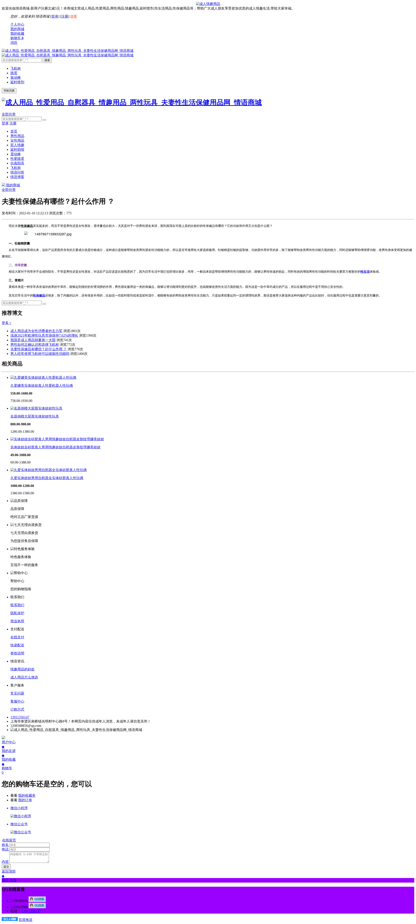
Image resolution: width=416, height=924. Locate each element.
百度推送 (25, 920)
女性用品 (17, 140)
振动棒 (15, 77)
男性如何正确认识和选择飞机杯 (34, 344)
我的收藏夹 (27, 795)
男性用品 (17, 136)
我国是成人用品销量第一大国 (32, 340)
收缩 (13, 880)
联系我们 (17, 605)
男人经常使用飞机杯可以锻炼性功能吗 (39, 354)
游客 (73, 16)
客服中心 (17, 701)
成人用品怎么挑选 (24, 677)
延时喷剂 (17, 82)
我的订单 (25, 800)
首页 (13, 131)
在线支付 (17, 637)
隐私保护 (17, 613)
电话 (5, 849)
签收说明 (17, 653)
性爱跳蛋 (17, 159)
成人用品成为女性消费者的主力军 (36, 331)
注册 (64, 16)
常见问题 (17, 693)
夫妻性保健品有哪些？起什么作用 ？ (38, 349)
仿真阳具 (17, 163)
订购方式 (17, 709)
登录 (54, 16)
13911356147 (19, 717)
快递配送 (17, 645)
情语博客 (17, 177)
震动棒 (15, 154)
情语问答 (17, 172)
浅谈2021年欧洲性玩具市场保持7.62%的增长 (44, 335)
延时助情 (17, 149)
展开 (5, 880)
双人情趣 (17, 145)
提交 (6, 866)
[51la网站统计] (10, 920)
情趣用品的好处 (22, 669)
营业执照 (17, 621)
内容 (5, 861)
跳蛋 (13, 73)
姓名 (5, 845)
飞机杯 (15, 68)
